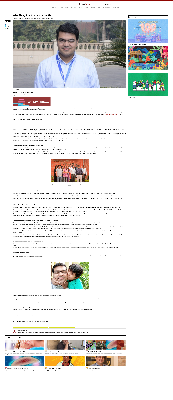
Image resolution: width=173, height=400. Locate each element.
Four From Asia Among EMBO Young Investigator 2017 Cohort (16, 351)
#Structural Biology (71, 327)
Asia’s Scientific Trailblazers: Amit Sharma (53, 351)
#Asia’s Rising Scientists (17, 327)
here (39, 315)
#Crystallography (29, 327)
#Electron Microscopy (44, 327)
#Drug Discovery (36, 327)
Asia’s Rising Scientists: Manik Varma (93, 368)
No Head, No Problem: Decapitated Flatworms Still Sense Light (16, 368)
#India (50, 327)
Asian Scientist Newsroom (29, 11)
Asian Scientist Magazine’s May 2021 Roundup (94, 351)
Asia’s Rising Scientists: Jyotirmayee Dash (53, 368)
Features (21, 11)
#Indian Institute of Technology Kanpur (59, 327)
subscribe (107, 4)
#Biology (24, 327)
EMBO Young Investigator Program (110, 114)
